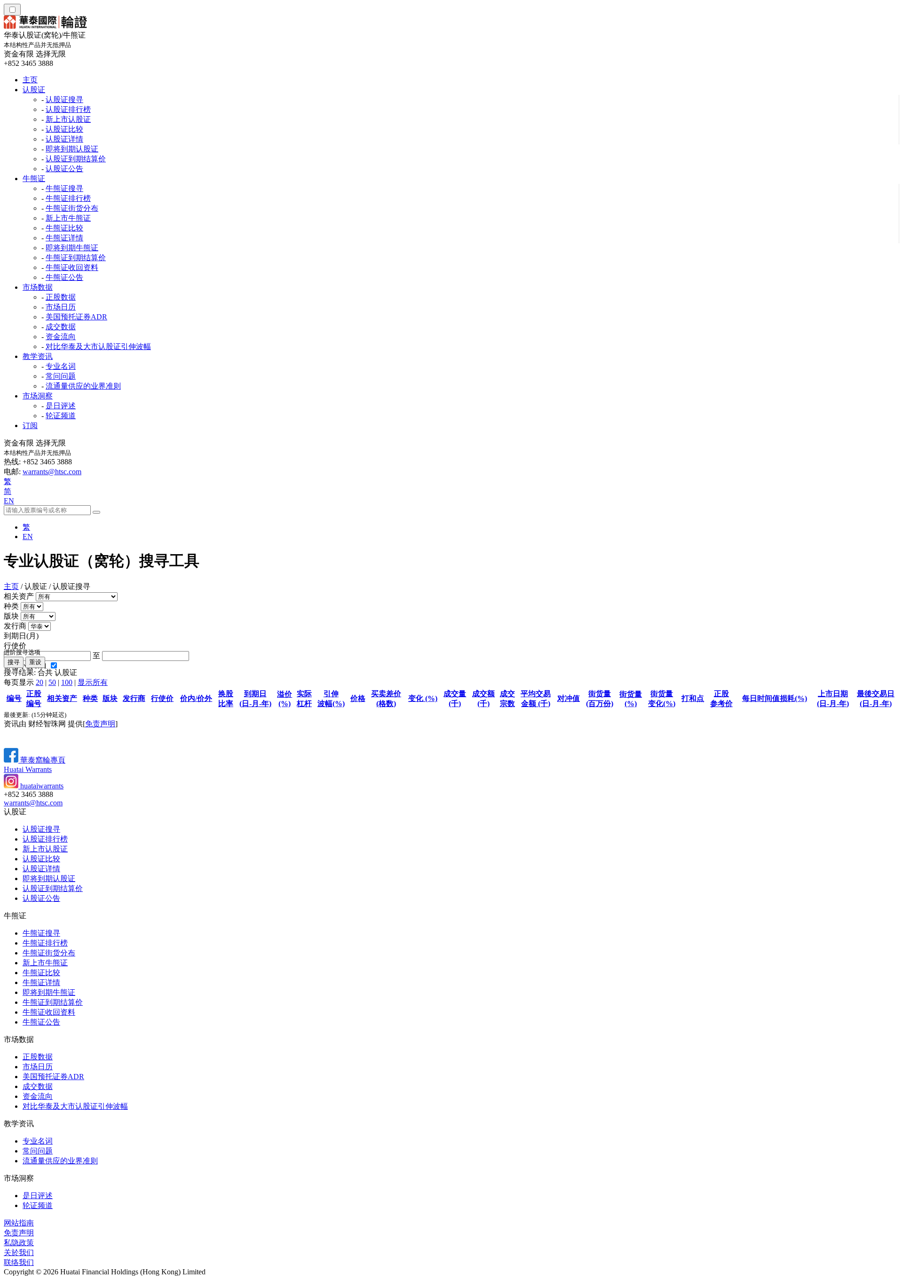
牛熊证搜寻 (64, 188)
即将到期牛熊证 (72, 248)
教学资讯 (38, 356)
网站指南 (19, 1223)
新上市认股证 (68, 119)
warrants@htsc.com (52, 472)
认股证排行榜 (68, 109)
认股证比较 (64, 129)
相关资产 (19, 596)
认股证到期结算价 (76, 159)
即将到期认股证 (72, 149)
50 (52, 682)
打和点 (692, 698)
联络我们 (19, 1262)
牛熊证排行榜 (68, 198)
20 (39, 682)
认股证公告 (64, 169)
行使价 (15, 646)
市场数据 (38, 287)
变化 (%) (422, 698)
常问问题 (61, 376)
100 (66, 682)
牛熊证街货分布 (72, 208)
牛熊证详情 (64, 238)
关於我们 (19, 1252)
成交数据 (61, 327)
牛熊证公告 (64, 277)
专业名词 (61, 366)
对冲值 (568, 698)
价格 (357, 698)
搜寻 (14, 662)
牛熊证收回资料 (72, 267)
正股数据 (61, 297)
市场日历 (61, 307)
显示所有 (93, 682)
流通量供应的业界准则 (83, 386)
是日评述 (61, 406)
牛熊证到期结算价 (76, 258)
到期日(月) (21, 636)
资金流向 (61, 337)
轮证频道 (61, 416)
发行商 (15, 626)
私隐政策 (19, 1243)
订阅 (30, 425)
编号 (14, 698)
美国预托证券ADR (76, 317)
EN (9, 501)
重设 (35, 662)
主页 (30, 80)
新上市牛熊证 (68, 218)
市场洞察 (38, 396)
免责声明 (100, 724)
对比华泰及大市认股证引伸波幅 (98, 346)
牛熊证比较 (64, 228)
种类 (11, 606)
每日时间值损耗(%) (774, 698)
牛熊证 (34, 179)
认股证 (34, 90)
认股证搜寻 (64, 99)
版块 (11, 616)
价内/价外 (196, 698)
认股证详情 (64, 139)
